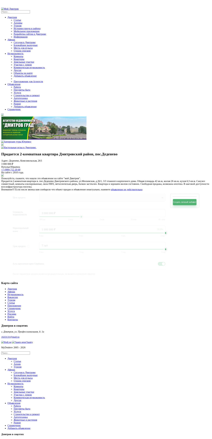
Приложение (14, 305)
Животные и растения (25, 101)
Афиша (11, 291)
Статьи (17, 20)
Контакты (12, 319)
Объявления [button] (13, 84)
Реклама (11, 314)
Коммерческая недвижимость (29, 67)
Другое (17, 70)
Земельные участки (24, 62)
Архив (17, 364)
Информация (20, 36)
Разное (17, 103)
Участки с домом (23, 64)
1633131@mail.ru (10, 337)
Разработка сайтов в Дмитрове (30, 34)
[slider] (165, 233)
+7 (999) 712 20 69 (10, 169)
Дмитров (12, 289)
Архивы (18, 23)
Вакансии (12, 297)
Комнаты (18, 56)
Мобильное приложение (27, 31)
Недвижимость (15, 294)
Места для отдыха (23, 48)
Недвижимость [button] (15, 53)
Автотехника (21, 98)
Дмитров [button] (12, 17)
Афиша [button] (11, 39)
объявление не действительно (126, 189)
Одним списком (22, 50)
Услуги (17, 92)
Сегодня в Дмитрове (25, 42)
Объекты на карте (23, 73)
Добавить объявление (25, 76)
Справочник (14, 109)
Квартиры (19, 59)
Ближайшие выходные (26, 45)
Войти (10, 316)
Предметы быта (22, 90)
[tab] (109, 362)
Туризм (17, 25)
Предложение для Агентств (28, 81)
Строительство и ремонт (27, 95)
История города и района (27, 28)
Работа (17, 87)
